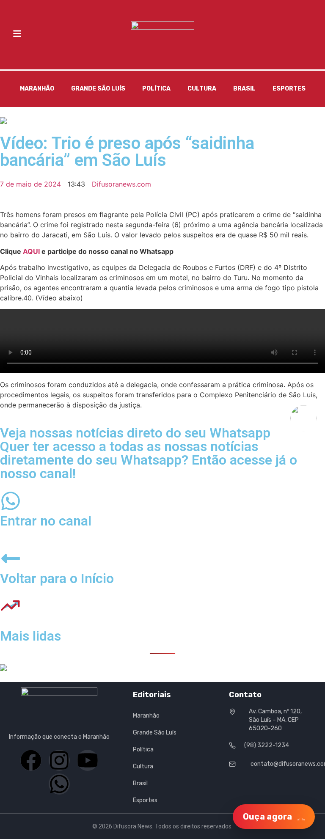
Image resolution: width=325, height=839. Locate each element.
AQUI (31, 251)
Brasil (244, 88)
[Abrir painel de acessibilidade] (303, 418)
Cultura (201, 88)
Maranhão (37, 88)
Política (156, 88)
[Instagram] (59, 760)
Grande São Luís (98, 88)
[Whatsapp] (59, 784)
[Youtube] (87, 760)
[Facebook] (30, 760)
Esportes (289, 88)
